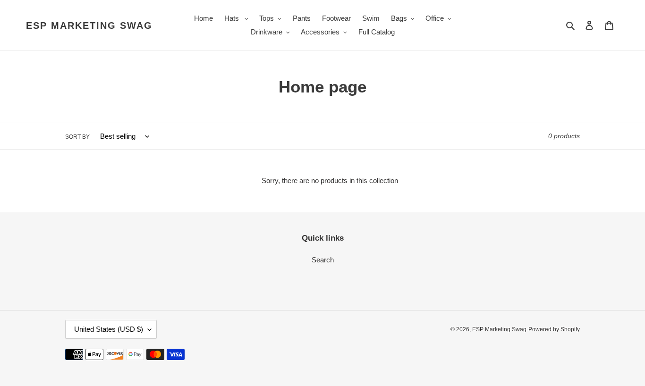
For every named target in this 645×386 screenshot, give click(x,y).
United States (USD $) (108, 329)
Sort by (77, 137)
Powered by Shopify (554, 329)
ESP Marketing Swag (89, 25)
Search (323, 260)
